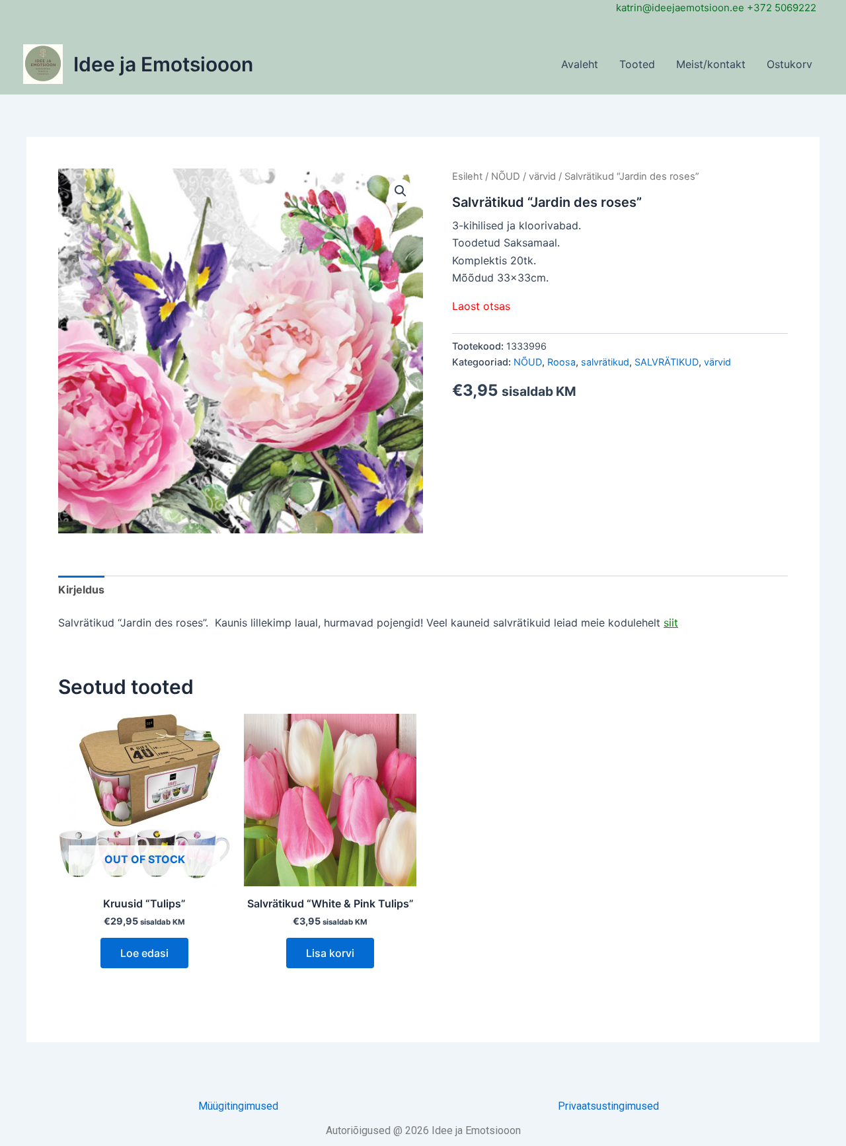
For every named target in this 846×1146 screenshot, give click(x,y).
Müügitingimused (238, 1106)
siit (671, 622)
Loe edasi (144, 953)
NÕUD (505, 176)
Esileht (467, 176)
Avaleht (579, 64)
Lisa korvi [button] (330, 953)
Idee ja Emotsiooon (163, 64)
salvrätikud (605, 361)
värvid (542, 176)
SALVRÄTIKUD (666, 361)
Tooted (637, 64)
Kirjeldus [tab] (81, 589)
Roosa (561, 361)
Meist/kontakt (711, 64)
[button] (400, 191)
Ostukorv (789, 64)
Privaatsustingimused (608, 1106)
